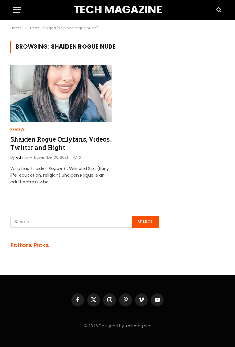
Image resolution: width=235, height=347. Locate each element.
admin (22, 157)
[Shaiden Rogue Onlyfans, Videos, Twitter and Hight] (61, 93)
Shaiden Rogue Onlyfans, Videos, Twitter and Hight (60, 143)
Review (17, 129)
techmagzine (138, 326)
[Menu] (17, 10)
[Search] (218, 10)
